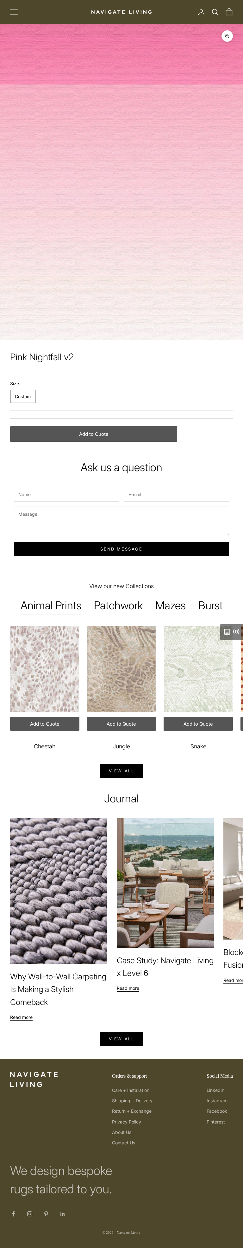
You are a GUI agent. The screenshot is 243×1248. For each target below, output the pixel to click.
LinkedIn (215, 1090)
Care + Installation (130, 1090)
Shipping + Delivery (132, 1100)
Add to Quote (94, 434)
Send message (121, 548)
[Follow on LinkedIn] (62, 1214)
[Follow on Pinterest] (46, 1214)
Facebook (217, 1111)
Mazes (170, 605)
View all (121, 770)
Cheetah (44, 746)
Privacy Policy (126, 1121)
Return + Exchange (132, 1111)
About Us (121, 1132)
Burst (210, 605)
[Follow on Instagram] (30, 1214)
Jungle (121, 746)
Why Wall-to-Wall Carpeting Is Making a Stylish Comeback (58, 989)
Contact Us (123, 1142)
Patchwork (118, 605)
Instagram (217, 1100)
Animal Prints (51, 605)
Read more (21, 1017)
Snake (198, 746)
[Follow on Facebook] (13, 1214)
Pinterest (216, 1121)
